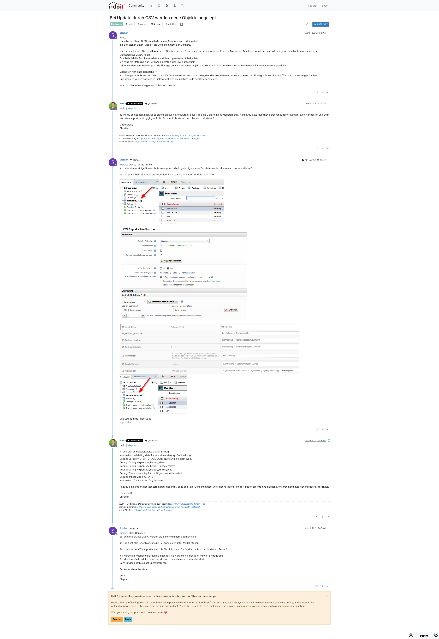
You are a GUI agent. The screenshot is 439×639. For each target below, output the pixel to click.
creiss (123, 103)
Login (128, 619)
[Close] (326, 596)
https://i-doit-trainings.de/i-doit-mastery (154, 141)
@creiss (136, 160)
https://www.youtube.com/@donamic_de (185, 135)
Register (117, 619)
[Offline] (114, 105)
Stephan (124, 33)
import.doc (126, 422)
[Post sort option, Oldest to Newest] (307, 24)
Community (136, 5)
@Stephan (152, 103)
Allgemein (117, 24)
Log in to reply (321, 24)
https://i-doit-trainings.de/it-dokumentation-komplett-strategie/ (169, 138)
